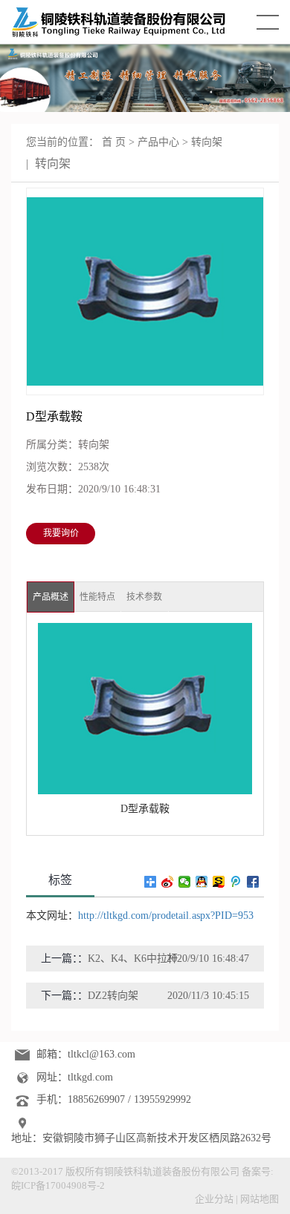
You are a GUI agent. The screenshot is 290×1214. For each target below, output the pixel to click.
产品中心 (158, 142)
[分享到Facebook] (253, 882)
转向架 (206, 142)
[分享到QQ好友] (202, 882)
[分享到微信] (184, 882)
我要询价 (61, 533)
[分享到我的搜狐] (219, 882)
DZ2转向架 (113, 995)
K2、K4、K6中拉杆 (133, 958)
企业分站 (214, 1198)
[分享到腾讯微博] (236, 882)
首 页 (114, 142)
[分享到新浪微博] (167, 882)
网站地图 (259, 1198)
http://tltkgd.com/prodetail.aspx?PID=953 (166, 915)
